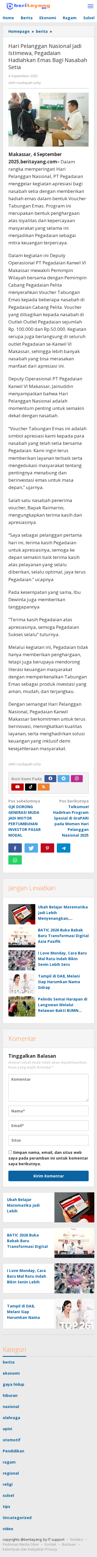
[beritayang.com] (27, 5)
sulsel (8, 1495)
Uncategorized (17, 1517)
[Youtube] (17, 787)
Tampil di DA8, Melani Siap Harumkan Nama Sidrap (59, 981)
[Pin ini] (47, 848)
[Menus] (90, 6)
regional (11, 1473)
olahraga (11, 1417)
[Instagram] (77, 778)
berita (9, 1362)
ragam (9, 1462)
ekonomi (11, 1373)
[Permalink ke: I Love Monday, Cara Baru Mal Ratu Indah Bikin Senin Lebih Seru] (21, 960)
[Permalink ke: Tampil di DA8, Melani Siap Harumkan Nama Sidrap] (21, 983)
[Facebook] (50, 778)
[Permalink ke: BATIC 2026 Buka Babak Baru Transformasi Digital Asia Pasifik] (21, 937)
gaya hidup (13, 1384)
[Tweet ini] (31, 848)
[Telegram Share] (63, 848)
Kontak (50, 1544)
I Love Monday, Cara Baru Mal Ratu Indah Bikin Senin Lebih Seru (62, 958)
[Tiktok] (30, 787)
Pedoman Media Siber (21, 1544)
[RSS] (44, 787)
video (8, 1528)
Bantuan (69, 1544)
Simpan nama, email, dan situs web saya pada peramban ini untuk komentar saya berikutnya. (48, 1158)
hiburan (10, 1395)
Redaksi (76, 1539)
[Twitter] (64, 778)
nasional (11, 1406)
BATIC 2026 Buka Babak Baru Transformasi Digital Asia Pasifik (63, 935)
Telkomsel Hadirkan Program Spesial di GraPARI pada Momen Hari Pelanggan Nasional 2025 (71, 818)
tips (6, 1506)
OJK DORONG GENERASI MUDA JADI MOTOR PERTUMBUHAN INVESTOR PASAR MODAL (24, 818)
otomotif (11, 1439)
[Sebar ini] (15, 848)
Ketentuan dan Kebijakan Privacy (30, 1549)
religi (8, 1484)
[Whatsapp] (15, 860)
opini (7, 1428)
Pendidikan (13, 1451)
